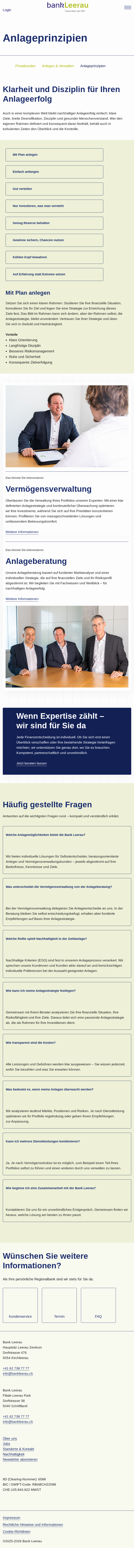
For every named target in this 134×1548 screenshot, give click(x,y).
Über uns (10, 1438)
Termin (59, 1316)
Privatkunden (25, 66)
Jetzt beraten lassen (31, 763)
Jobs (6, 1444)
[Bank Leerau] (68, 7)
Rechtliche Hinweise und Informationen (33, 1525)
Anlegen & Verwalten (58, 66)
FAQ (98, 1316)
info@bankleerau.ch (18, 1373)
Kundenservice (20, 1316)
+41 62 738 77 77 (16, 1368)
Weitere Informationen (22, 532)
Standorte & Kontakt (18, 1449)
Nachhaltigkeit (13, 1454)
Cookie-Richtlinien (16, 1532)
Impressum (11, 1518)
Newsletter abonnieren (20, 1459)
